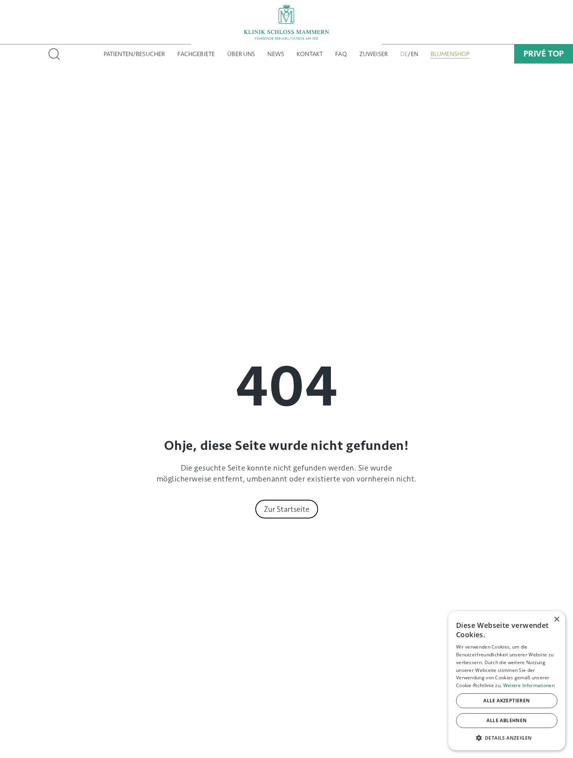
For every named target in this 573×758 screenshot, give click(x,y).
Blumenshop (450, 54)
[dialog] (506, 680)
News (275, 54)
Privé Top (543, 53)
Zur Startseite (286, 509)
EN (414, 54)
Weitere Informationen (529, 685)
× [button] (556, 619)
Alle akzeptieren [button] (506, 700)
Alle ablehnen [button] (506, 720)
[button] (506, 737)
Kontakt (310, 54)
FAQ (341, 54)
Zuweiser (373, 54)
